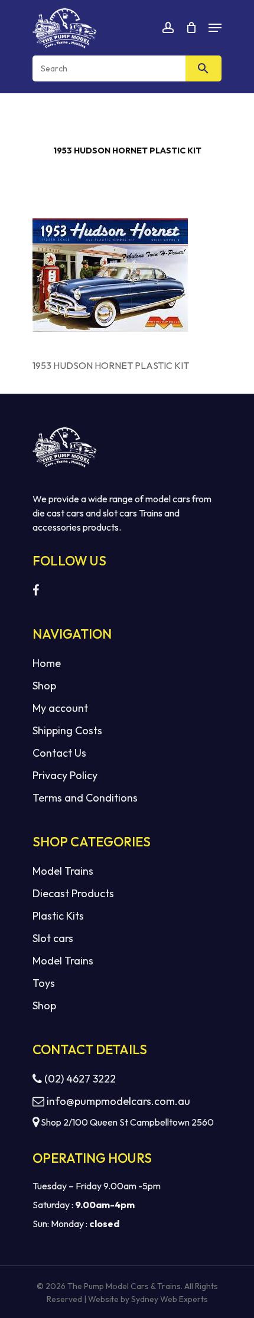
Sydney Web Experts (169, 1299)
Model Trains (62, 871)
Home (46, 663)
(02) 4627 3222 (79, 1078)
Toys (43, 983)
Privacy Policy (64, 775)
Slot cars (52, 938)
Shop (44, 685)
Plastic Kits (58, 916)
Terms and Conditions (85, 797)
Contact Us (59, 753)
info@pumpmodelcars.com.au (118, 1101)
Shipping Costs (67, 730)
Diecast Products (73, 893)
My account (60, 708)
